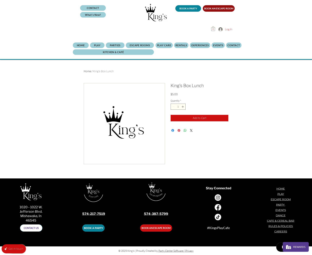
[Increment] (183, 106)
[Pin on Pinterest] (179, 130)
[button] (93, 15)
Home (87, 71)
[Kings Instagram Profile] (218, 197)
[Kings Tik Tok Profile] (218, 217)
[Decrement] (173, 106)
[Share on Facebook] (173, 130)
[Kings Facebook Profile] (218, 207)
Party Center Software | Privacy (176, 250)
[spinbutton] (178, 106)
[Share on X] (191, 130)
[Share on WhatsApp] (185, 130)
